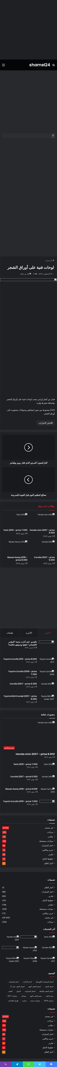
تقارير (50, 854)
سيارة (24, 1001)
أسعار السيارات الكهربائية (44, 982)
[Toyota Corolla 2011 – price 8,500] (46, 663)
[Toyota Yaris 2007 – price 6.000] (28, 940)
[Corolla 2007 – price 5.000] (42, 547)
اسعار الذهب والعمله (46, 991)
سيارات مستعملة (46, 841)
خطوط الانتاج (47, 859)
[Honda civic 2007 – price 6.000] (42, 520)
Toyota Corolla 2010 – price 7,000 (20, 801)
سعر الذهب (49, 996)
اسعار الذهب (49, 986)
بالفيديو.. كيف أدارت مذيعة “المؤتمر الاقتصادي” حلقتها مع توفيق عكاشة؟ (22, 643)
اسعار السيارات (30, 991)
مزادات (50, 832)
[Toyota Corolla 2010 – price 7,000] (47, 805)
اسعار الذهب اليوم (34, 986)
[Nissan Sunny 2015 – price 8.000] (14, 547)
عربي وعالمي (47, 850)
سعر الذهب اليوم (36, 996)
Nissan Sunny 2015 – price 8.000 (17, 558)
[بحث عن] (53, 66)
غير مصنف (49, 828)
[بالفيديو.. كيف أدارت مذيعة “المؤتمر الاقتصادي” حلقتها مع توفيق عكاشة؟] (46, 648)
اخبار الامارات (45, 423)
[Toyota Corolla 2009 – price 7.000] (46, 675)
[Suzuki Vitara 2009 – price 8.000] (28, 961)
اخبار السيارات (47, 845)
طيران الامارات (13, 1001)
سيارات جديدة (35, 1001)
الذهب (10, 991)
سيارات (23, 996)
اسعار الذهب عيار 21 (17, 986)
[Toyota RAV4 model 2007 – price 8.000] (46, 700)
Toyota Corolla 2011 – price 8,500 (20, 659)
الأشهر (47, 633)
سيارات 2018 (48, 1001)
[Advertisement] (28, 29)
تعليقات (10, 633)
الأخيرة (29, 633)
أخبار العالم (48, 863)
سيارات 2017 (12, 996)
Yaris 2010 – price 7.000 (15, 530)
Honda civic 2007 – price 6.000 (42, 531)
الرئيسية (49, 260)
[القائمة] (3, 66)
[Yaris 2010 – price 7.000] (14, 520)
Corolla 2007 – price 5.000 (44, 558)
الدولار (18, 991)
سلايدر (50, 837)
